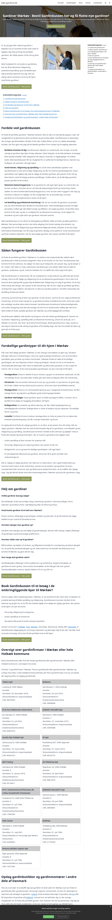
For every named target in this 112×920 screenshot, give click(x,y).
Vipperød (72, 627)
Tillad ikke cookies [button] (62, 916)
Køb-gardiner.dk (9, 2)
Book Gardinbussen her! (56, 26)
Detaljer (74, 913)
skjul (24, 95)
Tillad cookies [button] (49, 916)
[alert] (56, 912)
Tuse (28, 627)
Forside (61, 3)
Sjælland (29, 897)
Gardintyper (71, 3)
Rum (81, 3)
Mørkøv (34, 627)
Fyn (73, 894)
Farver (88, 3)
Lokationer (97, 3)
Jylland (34, 894)
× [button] (110, 906)
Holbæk (21, 627)
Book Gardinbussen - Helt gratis (16, 86)
